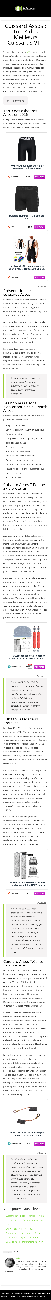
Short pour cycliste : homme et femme (24, 1233)
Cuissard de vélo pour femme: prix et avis (25, 1215)
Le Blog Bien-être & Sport (17, 1297)
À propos (8, 1252)
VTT (28, 52)
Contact (42, 1297)
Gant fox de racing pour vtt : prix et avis (24, 1237)
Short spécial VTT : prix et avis (19, 1229)
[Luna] (10, 1266)
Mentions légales (32, 1297)
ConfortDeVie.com (16, 1293)
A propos (4, 1297)
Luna (18, 1258)
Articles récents (19, 1252)
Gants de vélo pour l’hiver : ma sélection (24, 1241)
